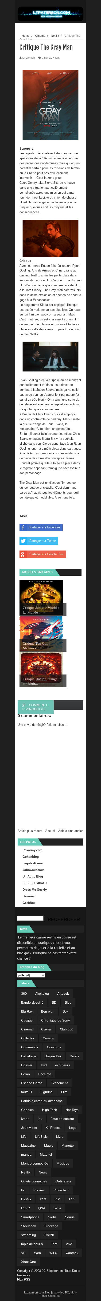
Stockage (51, 1226)
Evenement (59, 1083)
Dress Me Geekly (35, 889)
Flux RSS (23, 1279)
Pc (23, 1190)
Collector (27, 1038)
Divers (74, 1056)
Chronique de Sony (55, 1020)
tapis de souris (32, 1244)
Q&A (41, 1208)
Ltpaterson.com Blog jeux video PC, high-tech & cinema (50, 1294)
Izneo (25, 1119)
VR (23, 1253)
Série (57, 1208)
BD (54, 1002)
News (43, 1172)
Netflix (56, 57)
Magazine (28, 1145)
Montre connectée (34, 1163)
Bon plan (47, 1011)
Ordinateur (63, 1181)
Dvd (44, 1065)
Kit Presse (53, 1127)
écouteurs (62, 1065)
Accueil (50, 831)
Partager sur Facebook (44, 527)
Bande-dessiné (32, 1002)
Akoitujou (42, 993)
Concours (54, 1047)
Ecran (25, 1074)
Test (54, 1244)
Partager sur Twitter (42, 541)
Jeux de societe (62, 1119)
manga (26, 1154)
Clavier (46, 1029)
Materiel (46, 1154)
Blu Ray (27, 1011)
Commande (30, 1047)
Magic (48, 1145)
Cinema (46, 57)
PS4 (57, 1199)
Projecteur (61, 1190)
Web (37, 1253)
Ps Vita (26, 1199)
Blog (68, 1002)
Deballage (28, 1056)
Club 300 (66, 1029)
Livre (59, 1136)
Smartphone (30, 1217)
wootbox (72, 1253)
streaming (28, 1235)
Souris (69, 1217)
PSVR (25, 1208)
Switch (49, 1235)
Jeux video (29, 1127)
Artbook (63, 993)
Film (64, 1092)
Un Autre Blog (33, 876)
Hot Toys (72, 1110)
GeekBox (29, 903)
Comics (48, 1038)
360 (24, 993)
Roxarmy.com (33, 850)
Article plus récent (30, 831)
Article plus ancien (70, 831)
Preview (39, 1190)
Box (65, 1011)
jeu (40, 1119)
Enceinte (44, 1074)
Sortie (52, 1217)
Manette (68, 1145)
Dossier (26, 1065)
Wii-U (53, 1253)
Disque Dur (53, 1056)
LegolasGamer (33, 863)
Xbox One (28, 1262)
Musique (63, 1163)
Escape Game (31, 1083)
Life (24, 1136)
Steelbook (28, 1226)
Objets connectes (34, 1181)
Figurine (46, 1092)
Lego (73, 1127)
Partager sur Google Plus (46, 554)
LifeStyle (41, 1136)
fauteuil (26, 1092)
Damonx (29, 896)
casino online (46, 937)
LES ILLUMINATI (35, 883)
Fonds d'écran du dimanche (42, 1101)
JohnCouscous (33, 870)
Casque (27, 1020)
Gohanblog (31, 856)
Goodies (27, 1110)
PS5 (72, 1199)
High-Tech (49, 1110)
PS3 (43, 1199)
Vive (69, 1244)
